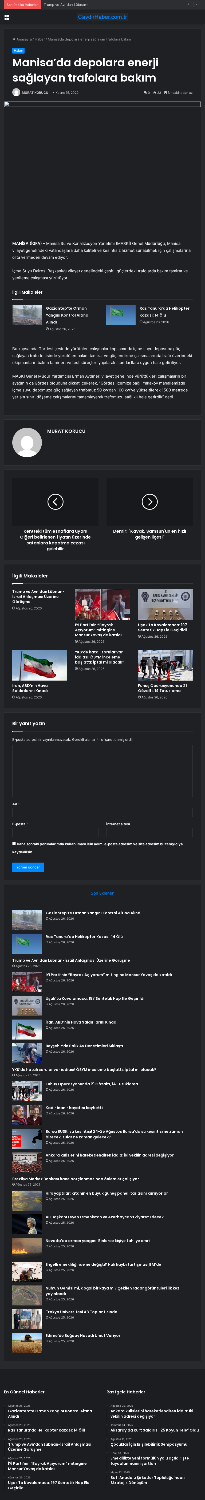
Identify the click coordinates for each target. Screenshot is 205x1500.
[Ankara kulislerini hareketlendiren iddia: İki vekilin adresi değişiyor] (27, 1162)
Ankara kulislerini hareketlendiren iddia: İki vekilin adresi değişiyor (110, 1155)
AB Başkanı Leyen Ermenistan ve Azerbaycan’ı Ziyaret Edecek (105, 1217)
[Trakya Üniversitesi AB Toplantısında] (27, 1319)
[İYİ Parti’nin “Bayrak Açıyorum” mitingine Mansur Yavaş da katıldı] (102, 604)
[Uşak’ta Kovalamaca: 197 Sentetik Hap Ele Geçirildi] (165, 604)
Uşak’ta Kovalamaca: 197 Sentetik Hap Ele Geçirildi (162, 627)
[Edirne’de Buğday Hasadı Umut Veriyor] (27, 1343)
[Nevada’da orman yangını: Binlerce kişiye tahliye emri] (27, 1248)
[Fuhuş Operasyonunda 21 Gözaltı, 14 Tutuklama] (165, 665)
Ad (16, 804)
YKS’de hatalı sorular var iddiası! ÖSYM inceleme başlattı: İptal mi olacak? (99, 657)
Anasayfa (23, 39)
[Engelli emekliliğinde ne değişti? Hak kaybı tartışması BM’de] (27, 1272)
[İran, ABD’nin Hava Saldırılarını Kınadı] (39, 665)
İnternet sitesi (118, 824)
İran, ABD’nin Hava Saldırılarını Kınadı (30, 688)
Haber (40, 39)
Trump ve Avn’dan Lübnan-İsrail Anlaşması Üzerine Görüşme (93, 4)
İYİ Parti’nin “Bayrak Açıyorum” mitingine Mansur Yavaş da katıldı (98, 630)
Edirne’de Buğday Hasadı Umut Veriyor (83, 1335)
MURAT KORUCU (35, 93)
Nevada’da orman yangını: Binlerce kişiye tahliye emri (98, 1240)
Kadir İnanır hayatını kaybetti (74, 1107)
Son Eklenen (103, 893)
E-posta (20, 824)
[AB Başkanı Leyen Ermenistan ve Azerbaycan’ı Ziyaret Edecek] (27, 1224)
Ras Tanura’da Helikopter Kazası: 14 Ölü (84, 936)
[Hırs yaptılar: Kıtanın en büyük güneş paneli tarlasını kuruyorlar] (27, 1201)
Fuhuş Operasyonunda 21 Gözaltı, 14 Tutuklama (162, 688)
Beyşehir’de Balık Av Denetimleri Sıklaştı (84, 1046)
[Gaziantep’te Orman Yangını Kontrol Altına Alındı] (27, 315)
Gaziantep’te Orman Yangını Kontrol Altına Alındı (67, 315)
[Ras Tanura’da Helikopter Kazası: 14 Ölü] (121, 315)
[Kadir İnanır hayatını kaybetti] (27, 1115)
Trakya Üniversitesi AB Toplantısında (81, 1312)
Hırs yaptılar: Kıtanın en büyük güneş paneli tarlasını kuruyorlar (107, 1193)
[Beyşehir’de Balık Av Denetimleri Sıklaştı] (27, 1053)
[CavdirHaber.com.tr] (102, 17)
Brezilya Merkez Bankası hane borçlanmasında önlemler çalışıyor (75, 1179)
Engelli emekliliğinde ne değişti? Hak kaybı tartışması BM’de (103, 1264)
